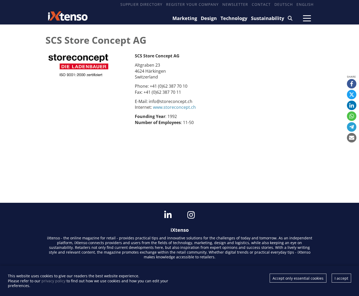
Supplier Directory (141, 4)
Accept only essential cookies (298, 278)
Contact (261, 4)
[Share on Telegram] (351, 127)
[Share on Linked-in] (351, 105)
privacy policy (53, 280)
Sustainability (267, 18)
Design (209, 18)
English (305, 4)
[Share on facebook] (351, 83)
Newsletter (235, 4)
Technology (233, 18)
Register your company (192, 4)
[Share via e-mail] (351, 137)
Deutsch (283, 4)
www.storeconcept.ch (174, 107)
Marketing (184, 18)
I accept (341, 278)
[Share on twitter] (351, 94)
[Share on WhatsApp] (351, 116)
